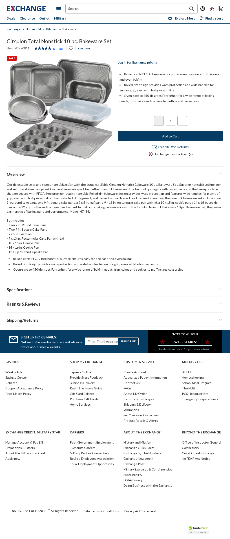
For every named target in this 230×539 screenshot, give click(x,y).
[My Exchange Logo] (31, 8)
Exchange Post (134, 464)
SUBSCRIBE (128, 341)
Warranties (131, 410)
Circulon (84, 48)
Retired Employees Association (92, 458)
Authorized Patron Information (145, 377)
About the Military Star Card (25, 453)
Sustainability (133, 475)
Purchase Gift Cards (84, 399)
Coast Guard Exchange (198, 453)
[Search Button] (191, 9)
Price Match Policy (18, 393)
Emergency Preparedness (200, 399)
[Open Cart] (220, 8)
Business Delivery (82, 383)
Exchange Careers (82, 448)
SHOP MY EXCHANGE (86, 362)
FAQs (127, 388)
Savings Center (16, 377)
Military (60, 18)
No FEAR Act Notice (196, 458)
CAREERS (77, 432)
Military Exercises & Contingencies (148, 469)
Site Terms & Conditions (101, 511)
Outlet (44, 18)
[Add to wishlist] (71, 48)
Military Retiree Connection (89, 453)
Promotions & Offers (20, 448)
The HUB (188, 388)
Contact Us (132, 383)
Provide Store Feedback (86, 377)
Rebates (11, 383)
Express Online (80, 372)
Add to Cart (170, 136)
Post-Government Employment (92, 442)
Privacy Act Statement (140, 511)
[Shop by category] (59, 8)
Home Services (80, 404)
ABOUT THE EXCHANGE (142, 432)
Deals (11, 18)
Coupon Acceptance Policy (24, 388)
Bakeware (69, 29)
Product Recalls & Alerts (141, 420)
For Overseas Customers (141, 415)
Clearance (27, 18)
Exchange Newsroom (138, 458)
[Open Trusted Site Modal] (198, 529)
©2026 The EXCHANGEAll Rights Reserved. (45, 511)
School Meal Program (196, 383)
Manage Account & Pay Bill (24, 442)
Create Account (135, 372)
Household (33, 29)
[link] (42, 48)
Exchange (13, 29)
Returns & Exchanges (139, 399)
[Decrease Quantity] (159, 121)
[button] (115, 303)
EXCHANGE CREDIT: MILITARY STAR (32, 432)
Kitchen (51, 29)
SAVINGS (12, 362)
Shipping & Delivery (137, 404)
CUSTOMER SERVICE (139, 362)
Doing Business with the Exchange (148, 485)
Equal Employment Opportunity (92, 464)
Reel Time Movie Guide (86, 388)
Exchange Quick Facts (139, 448)
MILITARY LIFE (192, 362)
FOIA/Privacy (133, 480)
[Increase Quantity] (182, 121)
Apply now (12, 458)
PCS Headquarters (195, 393)
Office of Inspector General (201, 442)
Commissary (190, 448)
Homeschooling (193, 377)
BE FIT (186, 372)
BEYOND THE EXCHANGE (201, 432)
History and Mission (137, 442)
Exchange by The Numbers (142, 453)
